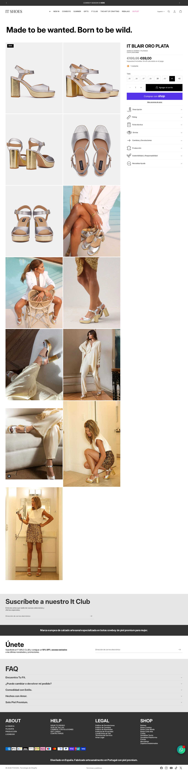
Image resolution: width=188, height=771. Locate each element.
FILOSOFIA (10, 729)
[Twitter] (180, 768)
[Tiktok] (176, 768)
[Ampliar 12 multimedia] (91, 444)
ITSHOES (15, 768)
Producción (136, 148)
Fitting (134, 117)
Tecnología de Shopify (28, 768)
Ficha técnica (137, 125)
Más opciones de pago (154, 102)
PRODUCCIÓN (11, 731)
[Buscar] (169, 11)
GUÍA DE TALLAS (57, 727)
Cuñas (142, 733)
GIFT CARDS (56, 731)
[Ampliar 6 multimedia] (91, 221)
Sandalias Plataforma (148, 737)
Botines (143, 725)
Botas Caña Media (147, 729)
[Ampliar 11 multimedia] (34, 444)
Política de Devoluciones (105, 725)
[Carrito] (181, 11)
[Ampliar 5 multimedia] (34, 221)
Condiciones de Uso (103, 733)
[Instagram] (166, 768)
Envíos (135, 132)
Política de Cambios (103, 727)
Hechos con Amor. (16, 696)
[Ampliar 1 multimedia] (34, 78)
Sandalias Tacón (146, 735)
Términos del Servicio (103, 735)
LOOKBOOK (10, 734)
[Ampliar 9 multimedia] (34, 364)
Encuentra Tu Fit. (16, 677)
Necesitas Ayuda (138, 163)
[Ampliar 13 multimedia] (34, 533)
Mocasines (144, 741)
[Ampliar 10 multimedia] (91, 364)
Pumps (143, 739)
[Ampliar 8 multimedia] (91, 292)
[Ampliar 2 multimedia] (91, 78)
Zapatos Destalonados (149, 743)
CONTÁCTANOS (57, 733)
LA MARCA (10, 726)
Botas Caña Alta (146, 731)
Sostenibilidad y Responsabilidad (145, 156)
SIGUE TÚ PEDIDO (58, 725)
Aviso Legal (99, 737)
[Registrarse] (91, 616)
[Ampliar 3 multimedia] (34, 149)
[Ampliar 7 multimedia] (34, 292)
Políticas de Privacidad (104, 731)
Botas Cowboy (146, 727)
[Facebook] (161, 768)
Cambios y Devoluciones (142, 140)
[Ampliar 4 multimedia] (91, 149)
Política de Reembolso (104, 729)
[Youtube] (171, 768)
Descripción (137, 109)
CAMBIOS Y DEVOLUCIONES (62, 729)
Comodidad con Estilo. (19, 689)
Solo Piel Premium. (17, 702)
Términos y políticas (94, 768)
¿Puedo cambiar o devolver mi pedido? (29, 683)
